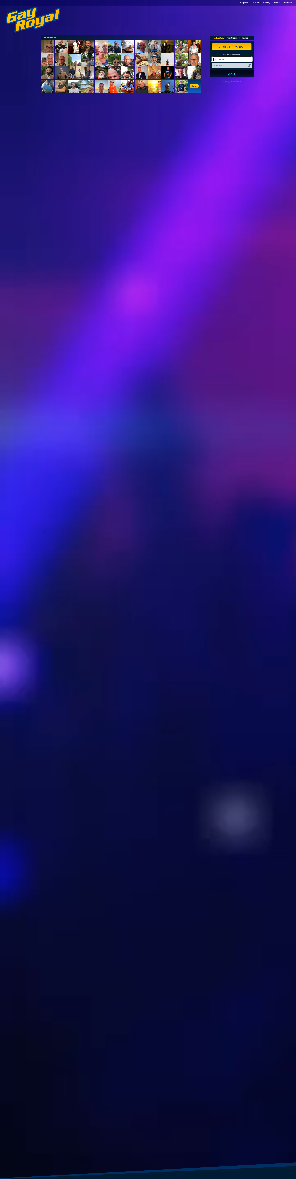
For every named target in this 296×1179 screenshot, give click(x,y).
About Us (288, 2)
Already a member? (232, 54)
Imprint (277, 2)
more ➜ (194, 86)
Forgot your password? (231, 81)
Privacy (266, 2)
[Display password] (249, 65)
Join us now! (231, 47)
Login (232, 73)
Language (243, 2)
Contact (256, 2)
